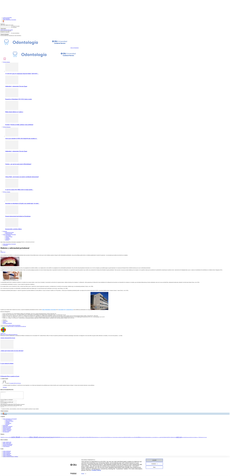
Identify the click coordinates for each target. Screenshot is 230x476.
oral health (152, 437)
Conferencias (40, 437)
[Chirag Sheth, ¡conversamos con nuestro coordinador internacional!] (11, 174)
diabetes (4, 322)
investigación (132, 437)
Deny (154, 467)
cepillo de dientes (23, 437)
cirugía (27, 437)
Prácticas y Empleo (6, 191)
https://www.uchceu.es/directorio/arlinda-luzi (8, 334)
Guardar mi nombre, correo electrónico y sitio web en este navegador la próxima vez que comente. (20, 408)
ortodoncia (155, 437)
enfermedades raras (76, 437)
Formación (5, 231)
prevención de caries (169, 437)
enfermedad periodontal (7, 323)
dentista (55, 437)
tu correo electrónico (15, 33)
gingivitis (103, 437)
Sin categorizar (6, 431)
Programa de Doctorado (7, 445)
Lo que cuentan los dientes (6, 363)
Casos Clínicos (8, 235)
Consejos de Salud (8, 236)
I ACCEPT (154, 460)
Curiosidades (7, 238)
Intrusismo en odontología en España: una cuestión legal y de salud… (22, 203)
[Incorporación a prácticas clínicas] (11, 226)
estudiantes (95, 437)
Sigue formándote (6, 18)
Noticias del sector (8, 233)
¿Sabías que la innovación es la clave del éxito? (11, 350)
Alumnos (2, 437)
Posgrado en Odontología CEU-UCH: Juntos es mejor (18, 99)
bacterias (8, 437)
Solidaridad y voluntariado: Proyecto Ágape (16, 86)
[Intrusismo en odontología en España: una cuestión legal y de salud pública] (11, 201)
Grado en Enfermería (7, 451)
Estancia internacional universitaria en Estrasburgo (18, 216)
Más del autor (12, 337)
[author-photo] (3, 332)
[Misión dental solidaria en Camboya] (11, 109)
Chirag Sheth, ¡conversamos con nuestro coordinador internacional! (22, 176)
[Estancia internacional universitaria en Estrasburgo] (11, 213)
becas (10, 437)
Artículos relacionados (5, 337)
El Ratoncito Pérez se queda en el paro (9, 376)
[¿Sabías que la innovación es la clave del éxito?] (7, 348)
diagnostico (64, 437)
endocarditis (68, 437)
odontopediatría (148, 437)
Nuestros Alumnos (6, 62)
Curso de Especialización (7, 444)
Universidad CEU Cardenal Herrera (65, 309)
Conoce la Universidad (7, 17)
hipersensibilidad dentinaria (120, 437)
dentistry (59, 437)
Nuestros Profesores (6, 126)
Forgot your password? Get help (6, 29)
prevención (162, 437)
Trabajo (200, 437)
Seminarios (187, 437)
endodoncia (72, 437)
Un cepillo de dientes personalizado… (14, 325)
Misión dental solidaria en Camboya (14, 112)
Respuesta (5, 387)
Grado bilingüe (107, 437)
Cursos (51, 437)
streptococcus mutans (193, 437)
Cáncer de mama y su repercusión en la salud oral (16, 326)
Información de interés (9, 232)
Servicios (7, 239)
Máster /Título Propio (7, 443)
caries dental (5, 321)
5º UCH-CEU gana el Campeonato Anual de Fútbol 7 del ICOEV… (22, 73)
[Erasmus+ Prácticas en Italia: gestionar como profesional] (11, 122)
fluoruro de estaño (99, 437)
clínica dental (33, 437)
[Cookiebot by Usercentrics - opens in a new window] (73, 474)
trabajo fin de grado (204, 437)
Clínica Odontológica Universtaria (9, 234)
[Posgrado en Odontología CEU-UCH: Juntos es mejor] (11, 96)
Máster (139, 437)
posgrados (158, 437)
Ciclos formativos (6, 446)
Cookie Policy (96, 470)
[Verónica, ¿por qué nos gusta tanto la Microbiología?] (11, 161)
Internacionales (127, 437)
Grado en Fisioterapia (7, 453)
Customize (153, 463)
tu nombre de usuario (16, 26)
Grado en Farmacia (6, 452)
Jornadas (136, 437)
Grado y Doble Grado (7, 442)
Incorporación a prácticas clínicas (13, 229)
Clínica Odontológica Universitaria (9, 19)
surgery (198, 437)
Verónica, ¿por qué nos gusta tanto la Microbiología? (18, 164)
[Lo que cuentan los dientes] (7, 361)
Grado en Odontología (113, 437)
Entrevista (91, 437)
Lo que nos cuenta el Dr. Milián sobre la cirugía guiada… (19, 189)
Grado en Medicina (6, 454)
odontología (143, 437)
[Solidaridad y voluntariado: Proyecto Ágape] (11, 83)
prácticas (174, 437)
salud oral (178, 437)
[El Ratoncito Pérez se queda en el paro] (7, 373)
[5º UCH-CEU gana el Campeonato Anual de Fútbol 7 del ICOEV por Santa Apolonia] (11, 71)
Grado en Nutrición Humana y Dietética (10, 456)
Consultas (7, 237)
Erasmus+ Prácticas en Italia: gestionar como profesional (19, 124)
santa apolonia (183, 437)
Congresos (47, 437)
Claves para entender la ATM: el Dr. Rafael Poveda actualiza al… (21, 138)
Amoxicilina (5, 437)
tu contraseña (14, 27)
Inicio (1, 241)
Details (82, 473)
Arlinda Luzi (2, 252)
